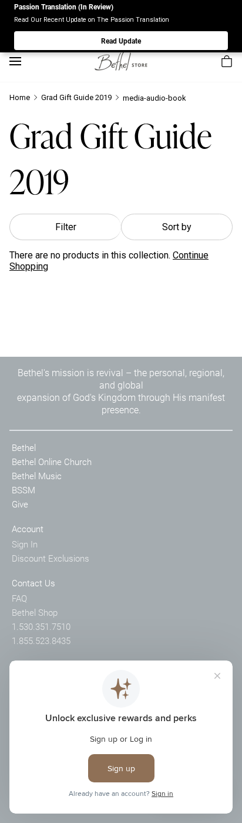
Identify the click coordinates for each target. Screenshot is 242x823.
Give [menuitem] (20, 504)
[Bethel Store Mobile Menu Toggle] (15, 61)
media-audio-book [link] (154, 98)
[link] (121, 61)
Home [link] (19, 97)
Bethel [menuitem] (24, 447)
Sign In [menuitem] (25, 544)
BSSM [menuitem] (23, 490)
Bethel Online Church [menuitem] (52, 461)
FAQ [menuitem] (19, 598)
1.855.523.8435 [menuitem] (41, 640)
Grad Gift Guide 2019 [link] (76, 97)
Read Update (121, 40)
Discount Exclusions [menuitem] (50, 558)
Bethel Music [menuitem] (37, 476)
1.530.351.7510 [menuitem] (41, 626)
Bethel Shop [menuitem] (35, 612)
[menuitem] (226, 61)
